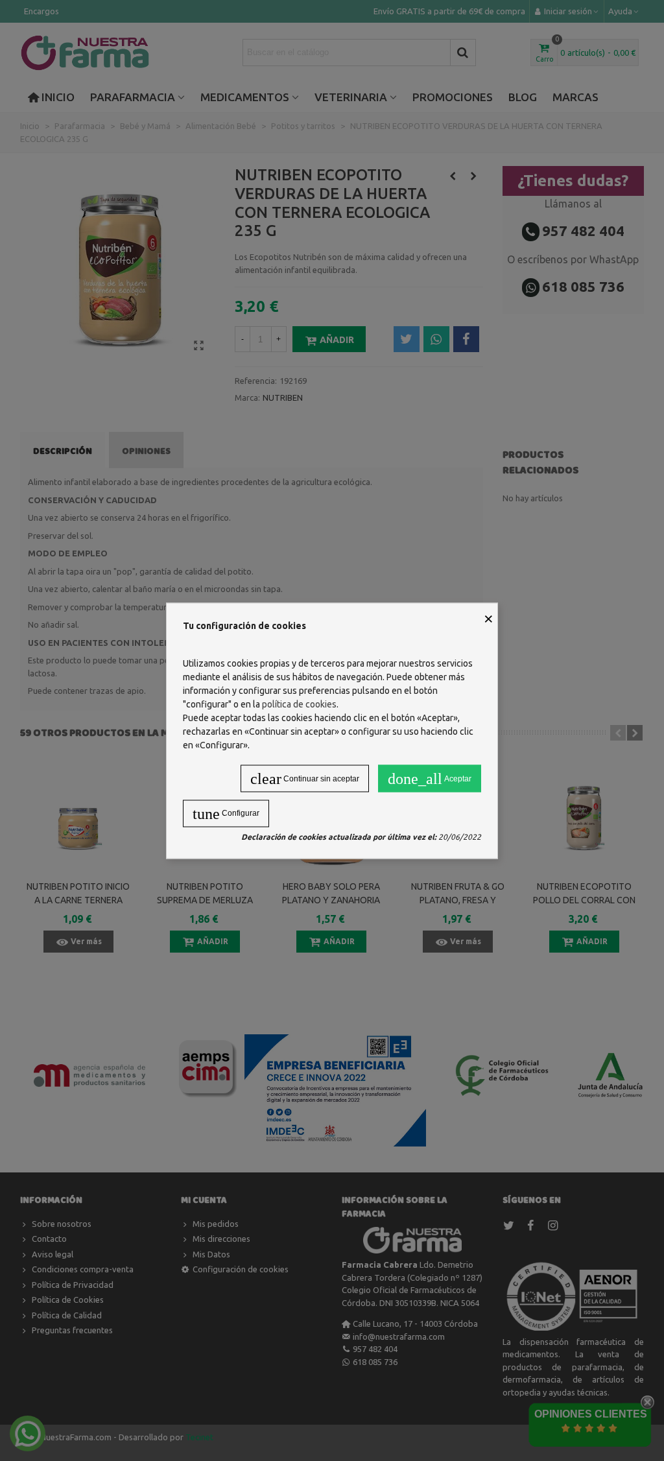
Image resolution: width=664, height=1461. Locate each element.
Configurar (226, 813)
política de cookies (299, 703)
